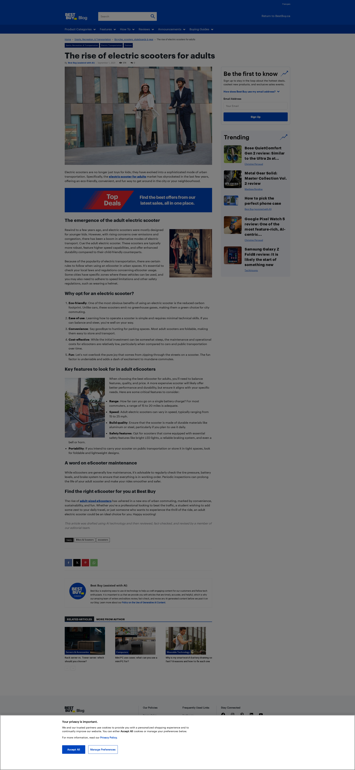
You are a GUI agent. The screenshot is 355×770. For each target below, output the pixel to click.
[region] (177, 742)
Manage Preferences (103, 749)
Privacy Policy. (108, 737)
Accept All (73, 749)
